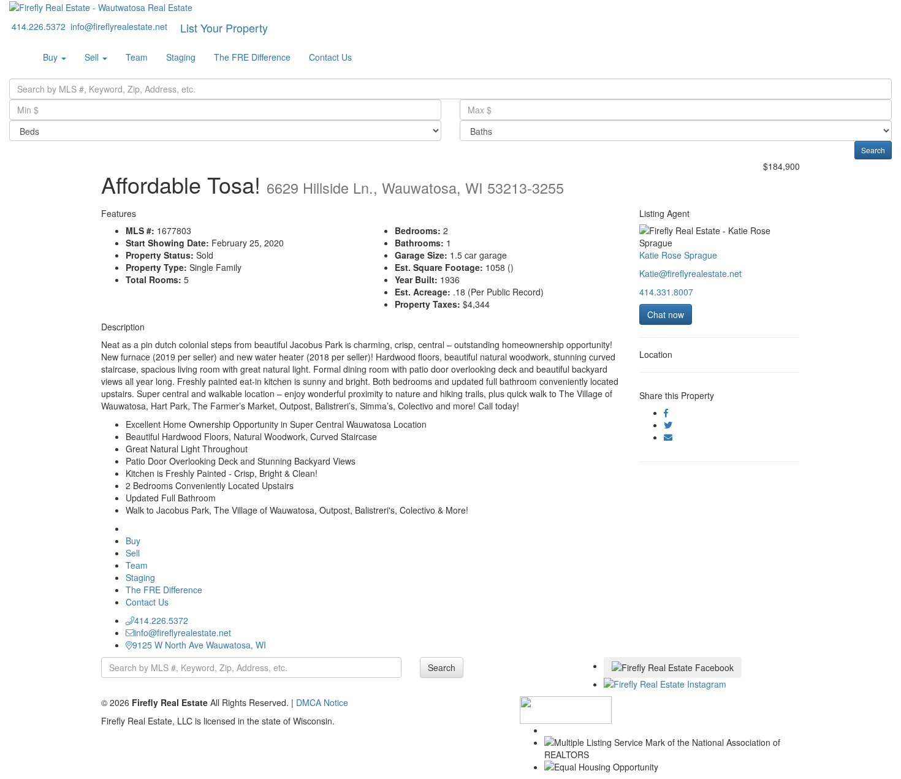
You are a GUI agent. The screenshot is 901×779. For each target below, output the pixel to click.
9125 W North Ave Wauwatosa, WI (199, 645)
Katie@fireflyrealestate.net (690, 273)
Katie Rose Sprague (678, 255)
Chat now (665, 314)
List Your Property (224, 28)
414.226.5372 (161, 620)
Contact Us (330, 57)
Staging (181, 57)
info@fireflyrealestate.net (182, 632)
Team (137, 57)
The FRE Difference (252, 57)
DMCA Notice (322, 702)
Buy (51, 57)
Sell (93, 57)
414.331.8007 (666, 292)
